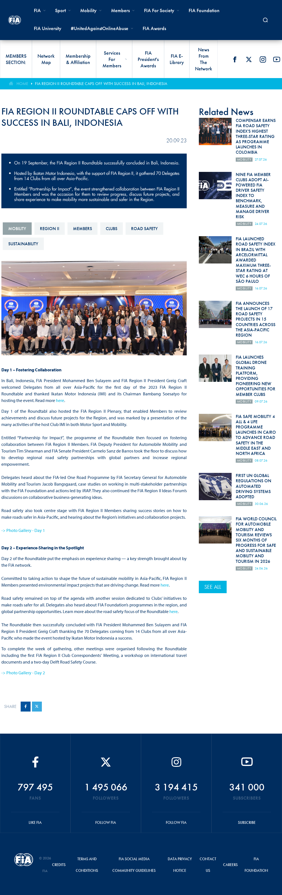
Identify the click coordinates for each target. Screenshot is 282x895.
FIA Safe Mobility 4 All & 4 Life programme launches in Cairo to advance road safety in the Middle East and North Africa (256, 435)
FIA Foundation (204, 10)
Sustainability (23, 244)
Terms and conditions (87, 864)
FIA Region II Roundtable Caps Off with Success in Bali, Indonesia (101, 83)
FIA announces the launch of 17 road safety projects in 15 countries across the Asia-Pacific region (255, 319)
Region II (49, 228)
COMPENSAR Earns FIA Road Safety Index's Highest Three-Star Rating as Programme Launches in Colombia (256, 136)
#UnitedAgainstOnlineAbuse (99, 28)
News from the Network (203, 59)
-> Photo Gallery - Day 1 (23, 530)
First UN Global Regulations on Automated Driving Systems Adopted (253, 486)
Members (120, 10)
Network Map (46, 59)
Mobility (88, 10)
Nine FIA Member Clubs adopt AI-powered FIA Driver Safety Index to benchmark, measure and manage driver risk (253, 196)
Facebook (235, 59)
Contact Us (208, 864)
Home (22, 83)
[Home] (14, 20)
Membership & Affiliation (78, 59)
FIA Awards (154, 28)
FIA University (47, 28)
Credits (59, 864)
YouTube (277, 59)
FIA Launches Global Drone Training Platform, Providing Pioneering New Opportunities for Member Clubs (255, 375)
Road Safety (144, 228)
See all (212, 586)
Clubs (111, 228)
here (60, 400)
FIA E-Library (177, 59)
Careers (230, 864)
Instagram (263, 59)
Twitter (249, 59)
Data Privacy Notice (180, 864)
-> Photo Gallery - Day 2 (23, 672)
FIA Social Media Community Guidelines (134, 864)
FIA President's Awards (148, 59)
